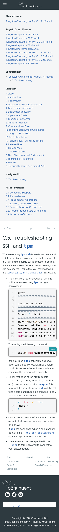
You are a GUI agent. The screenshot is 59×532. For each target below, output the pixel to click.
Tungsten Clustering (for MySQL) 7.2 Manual (29, 59)
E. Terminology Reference (19, 158)
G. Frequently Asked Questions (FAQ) (25, 166)
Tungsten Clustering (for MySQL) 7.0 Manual (29, 41)
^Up (29, 228)
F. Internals (11, 162)
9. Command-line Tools (18, 126)
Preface (10, 93)
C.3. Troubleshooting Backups (21, 199)
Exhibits (52, 525)
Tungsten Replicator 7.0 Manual (22, 38)
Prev (9, 228)
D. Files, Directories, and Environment (25, 155)
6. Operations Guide (16, 115)
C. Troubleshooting (22, 80)
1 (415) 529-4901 (39, 521)
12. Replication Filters (16, 137)
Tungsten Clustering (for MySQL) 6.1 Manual (29, 52)
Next (49, 228)
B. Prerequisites (14, 147)
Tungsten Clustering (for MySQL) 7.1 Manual (29, 21)
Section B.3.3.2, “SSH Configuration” (25, 272)
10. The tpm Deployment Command (25, 129)
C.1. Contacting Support (18, 192)
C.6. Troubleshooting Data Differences (26, 210)
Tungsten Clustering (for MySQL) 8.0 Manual (29, 56)
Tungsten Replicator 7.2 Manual (22, 45)
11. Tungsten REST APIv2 (18, 133)
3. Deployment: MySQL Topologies (24, 104)
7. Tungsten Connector (18, 118)
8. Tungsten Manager (17, 122)
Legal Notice (39, 525)
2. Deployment (13, 100)
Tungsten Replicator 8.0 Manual (22, 48)
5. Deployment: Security (18, 111)
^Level (29, 457)
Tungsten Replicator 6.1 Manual (22, 63)
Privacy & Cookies (21, 525)
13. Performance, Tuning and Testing (25, 140)
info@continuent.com (16, 521)
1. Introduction (13, 97)
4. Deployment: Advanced (19, 108)
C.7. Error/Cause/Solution (19, 214)
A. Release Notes (14, 144)
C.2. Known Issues (15, 196)
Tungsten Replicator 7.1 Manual (22, 34)
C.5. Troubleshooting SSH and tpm (24, 207)
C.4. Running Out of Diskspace (22, 203)
